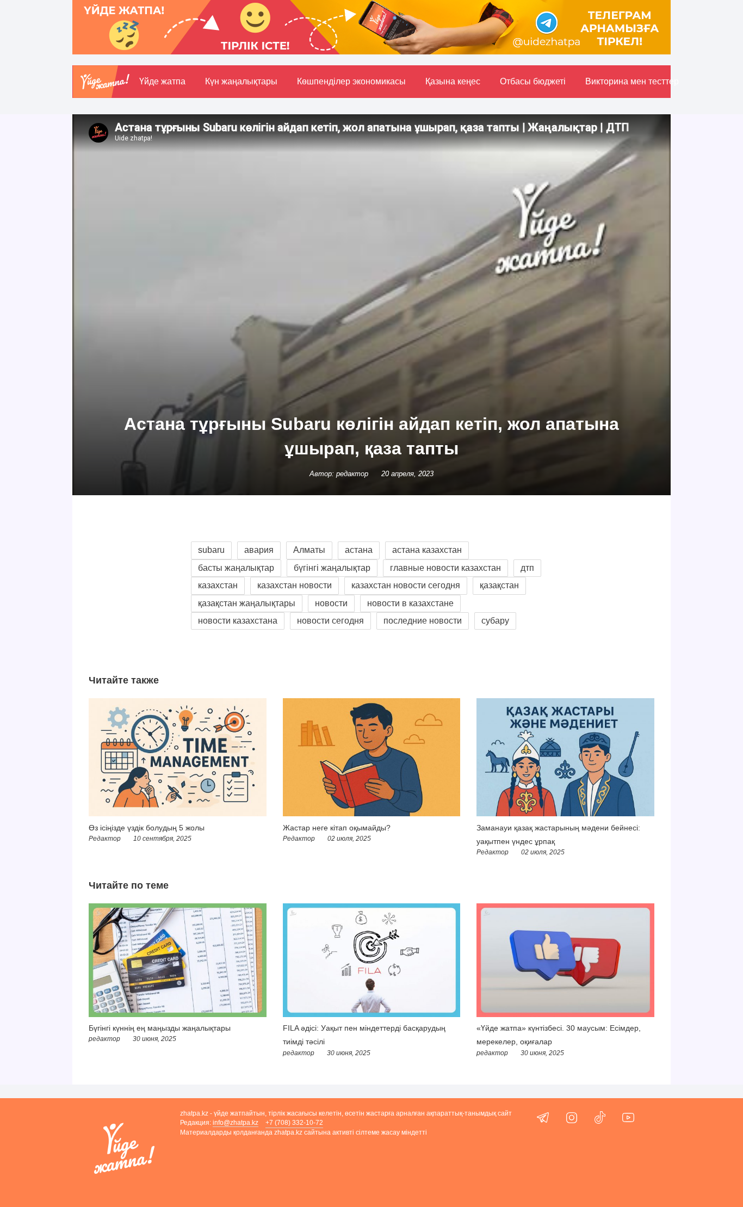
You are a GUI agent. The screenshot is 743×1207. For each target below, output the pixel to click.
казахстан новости (294, 585)
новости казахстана (237, 620)
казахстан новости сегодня (405, 585)
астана (359, 550)
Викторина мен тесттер (632, 81)
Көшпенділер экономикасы (351, 81)
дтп (527, 567)
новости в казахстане (410, 603)
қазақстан (499, 585)
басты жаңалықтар (236, 567)
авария (259, 550)
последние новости (422, 620)
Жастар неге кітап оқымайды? (337, 827)
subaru (211, 550)
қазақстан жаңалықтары (246, 603)
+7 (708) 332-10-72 (294, 1122)
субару (495, 620)
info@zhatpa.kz (235, 1122)
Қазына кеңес (452, 81)
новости (331, 603)
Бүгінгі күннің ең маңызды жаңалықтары (160, 1028)
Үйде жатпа (162, 81)
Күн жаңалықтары (241, 81)
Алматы (309, 550)
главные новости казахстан (445, 567)
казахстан (218, 585)
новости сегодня (330, 620)
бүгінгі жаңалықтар (332, 567)
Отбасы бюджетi (533, 81)
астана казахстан (427, 550)
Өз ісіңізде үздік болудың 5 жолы (147, 827)
